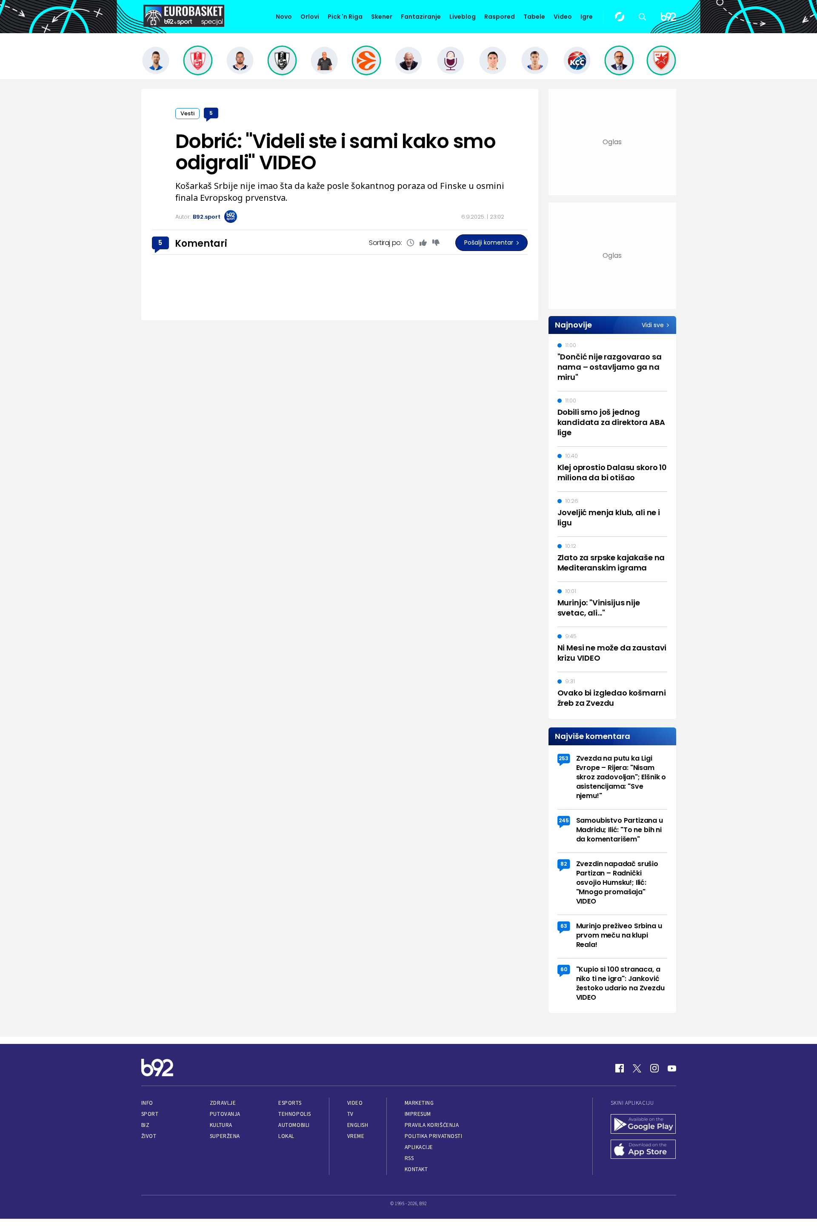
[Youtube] (672, 1068)
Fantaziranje (421, 16)
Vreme (356, 1136)
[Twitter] (637, 1068)
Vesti (187, 113)
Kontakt (416, 1169)
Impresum (418, 1114)
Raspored (499, 16)
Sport (150, 1114)
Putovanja (225, 1114)
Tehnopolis (294, 1114)
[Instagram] (654, 1068)
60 (563, 969)
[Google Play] (643, 1124)
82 (563, 863)
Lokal (286, 1136)
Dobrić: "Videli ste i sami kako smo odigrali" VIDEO (335, 152)
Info (147, 1102)
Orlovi (309, 16)
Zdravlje (223, 1102)
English (358, 1125)
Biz (145, 1125)
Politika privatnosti (434, 1136)
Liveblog (462, 16)
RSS (409, 1158)
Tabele (534, 16)
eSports (289, 1102)
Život (149, 1136)
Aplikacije (419, 1147)
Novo (284, 16)
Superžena (225, 1136)
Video (563, 16)
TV (350, 1114)
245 (564, 820)
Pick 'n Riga (345, 16)
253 (563, 758)
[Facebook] (619, 1068)
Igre (586, 16)
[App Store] (643, 1150)
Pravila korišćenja (432, 1125)
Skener (381, 16)
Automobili (293, 1125)
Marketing (419, 1102)
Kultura (221, 1125)
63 (563, 925)
